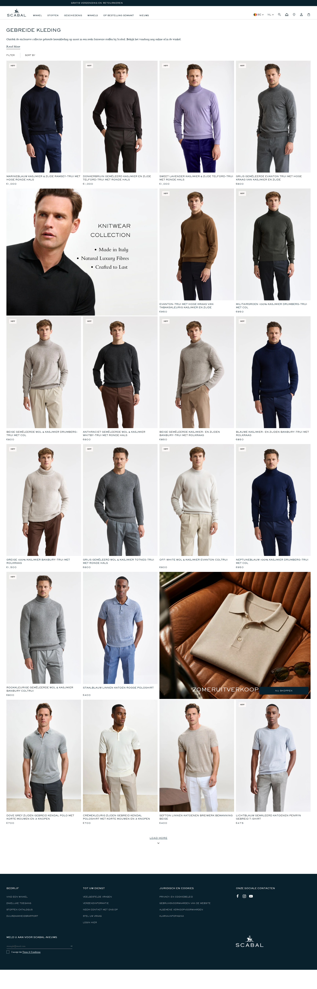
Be (259, 14)
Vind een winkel (17, 897)
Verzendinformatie (96, 903)
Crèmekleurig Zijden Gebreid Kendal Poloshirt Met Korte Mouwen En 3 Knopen (116, 817)
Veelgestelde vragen (97, 897)
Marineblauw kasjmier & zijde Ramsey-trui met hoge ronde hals (43, 178)
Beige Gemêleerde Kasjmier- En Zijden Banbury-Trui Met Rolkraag (189, 434)
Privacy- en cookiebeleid (176, 897)
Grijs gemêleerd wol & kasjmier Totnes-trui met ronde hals (118, 561)
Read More (13, 46)
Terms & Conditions (31, 952)
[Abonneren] (68, 946)
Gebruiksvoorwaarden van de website (185, 903)
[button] (279, 15)
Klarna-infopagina (171, 916)
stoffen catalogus (19, 910)
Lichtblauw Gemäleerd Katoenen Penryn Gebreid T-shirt (268, 817)
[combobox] (30, 55)
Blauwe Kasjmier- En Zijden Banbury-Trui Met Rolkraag (272, 434)
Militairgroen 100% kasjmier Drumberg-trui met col (271, 306)
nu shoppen (284, 691)
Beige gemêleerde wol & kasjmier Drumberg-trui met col (42, 434)
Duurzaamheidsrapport (22, 916)
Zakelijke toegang (18, 903)
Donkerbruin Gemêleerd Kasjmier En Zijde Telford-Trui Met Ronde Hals (117, 178)
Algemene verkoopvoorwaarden (181, 910)
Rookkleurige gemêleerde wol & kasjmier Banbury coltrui (39, 689)
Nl (269, 14)
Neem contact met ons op (100, 910)
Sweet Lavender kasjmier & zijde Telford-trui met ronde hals (196, 178)
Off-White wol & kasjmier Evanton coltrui (193, 559)
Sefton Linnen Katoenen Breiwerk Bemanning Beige (196, 817)
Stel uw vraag (92, 916)
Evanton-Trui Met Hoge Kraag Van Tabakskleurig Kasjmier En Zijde (186, 306)
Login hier (90, 923)
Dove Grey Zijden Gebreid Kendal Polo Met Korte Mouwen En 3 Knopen (40, 817)
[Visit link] (235, 635)
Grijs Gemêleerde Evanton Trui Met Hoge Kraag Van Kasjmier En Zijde (269, 178)
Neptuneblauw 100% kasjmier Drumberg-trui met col (272, 561)
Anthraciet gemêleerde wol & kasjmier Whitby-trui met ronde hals (114, 434)
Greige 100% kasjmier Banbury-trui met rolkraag (38, 561)
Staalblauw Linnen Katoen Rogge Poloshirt (118, 687)
